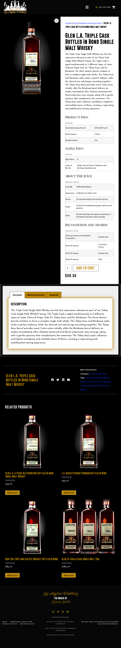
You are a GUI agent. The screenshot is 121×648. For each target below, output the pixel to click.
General (69, 123)
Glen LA (97, 381)
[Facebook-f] (58, 612)
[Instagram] (53, 612)
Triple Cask (105, 385)
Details (68, 154)
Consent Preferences (60, 617)
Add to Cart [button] (12, 492)
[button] (87, 7)
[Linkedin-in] (68, 612)
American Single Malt (91, 23)
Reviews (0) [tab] (54, 295)
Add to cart (85, 268)
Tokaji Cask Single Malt (89, 385)
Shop (75, 23)
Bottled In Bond (86, 381)
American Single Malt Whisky (97, 377)
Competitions (71, 231)
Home (68, 23)
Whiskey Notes (72, 182)
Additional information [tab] (36, 295)
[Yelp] (63, 612)
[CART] (113, 7)
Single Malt (106, 381)
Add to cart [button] (69, 575)
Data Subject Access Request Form (60, 635)
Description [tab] (17, 295)
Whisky (83, 389)
